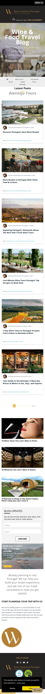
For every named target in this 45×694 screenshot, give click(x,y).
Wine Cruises (10, 191)
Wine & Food (10, 140)
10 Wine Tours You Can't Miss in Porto (19, 441)
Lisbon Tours (19, 241)
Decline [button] (12, 688)
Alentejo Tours (27, 140)
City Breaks (34, 79)
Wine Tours (19, 79)
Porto (34, 82)
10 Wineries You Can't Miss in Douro (19, 469)
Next (33, 406)
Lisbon (22, 82)
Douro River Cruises (28, 241)
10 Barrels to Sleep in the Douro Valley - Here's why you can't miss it (20, 499)
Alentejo (23, 84)
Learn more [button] (21, 683)
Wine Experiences (19, 291)
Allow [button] (31, 688)
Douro (11, 82)
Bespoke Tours (16, 392)
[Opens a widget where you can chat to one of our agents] (37, 690)
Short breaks (18, 140)
